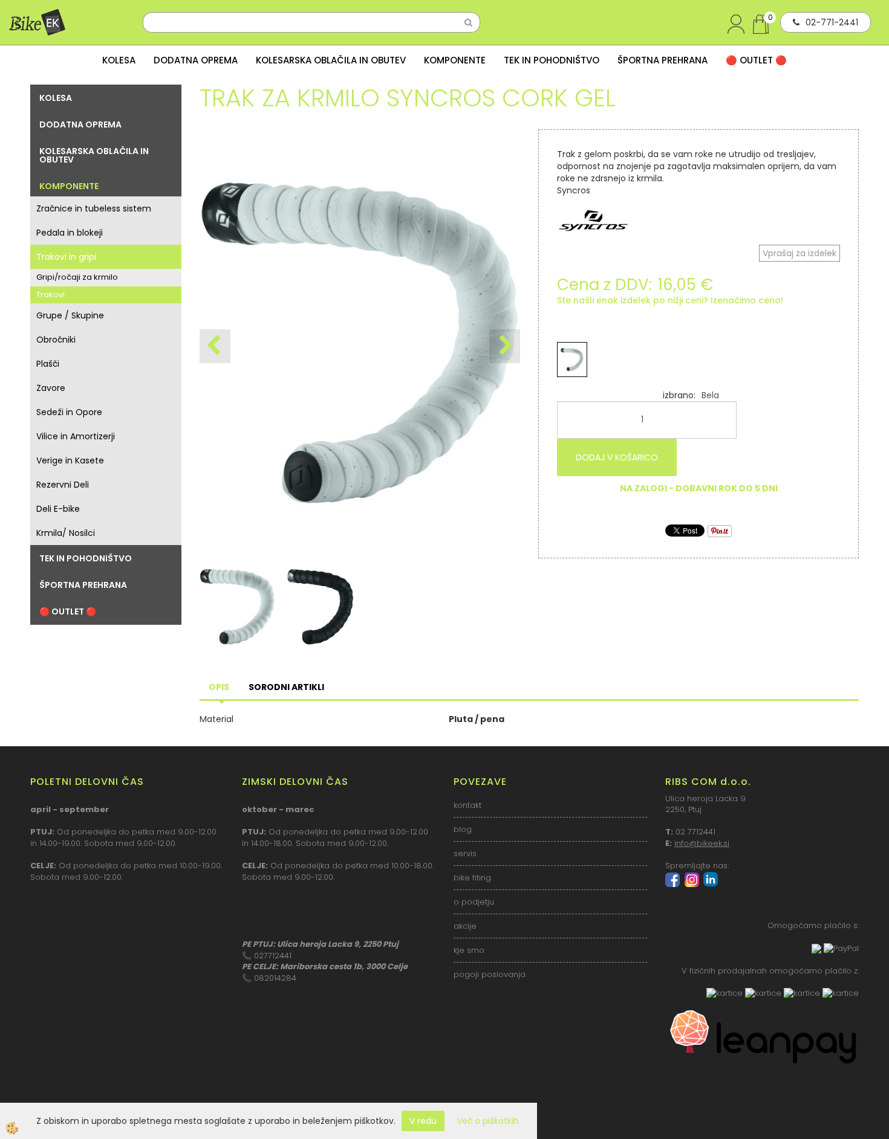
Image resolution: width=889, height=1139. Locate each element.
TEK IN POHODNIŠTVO (551, 60)
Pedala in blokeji (69, 233)
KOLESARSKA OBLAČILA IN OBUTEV (331, 60)
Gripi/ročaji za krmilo (77, 277)
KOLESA (118, 60)
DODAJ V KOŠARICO (617, 457)
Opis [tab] (219, 687)
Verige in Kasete (70, 460)
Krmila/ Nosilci (65, 533)
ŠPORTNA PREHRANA (662, 60)
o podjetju (474, 902)
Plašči (47, 364)
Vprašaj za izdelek (799, 253)
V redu (423, 1121)
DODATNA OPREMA (196, 60)
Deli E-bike (58, 509)
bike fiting (472, 877)
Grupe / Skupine (70, 315)
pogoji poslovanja (490, 974)
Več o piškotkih (488, 1121)
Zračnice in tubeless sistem (93, 208)
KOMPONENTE (455, 60)
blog (463, 829)
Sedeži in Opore (69, 412)
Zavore (50, 388)
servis (465, 853)
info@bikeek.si (701, 843)
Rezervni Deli (62, 485)
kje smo (469, 950)
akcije (465, 926)
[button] (504, 346)
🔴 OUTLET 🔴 (756, 60)
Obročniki (56, 340)
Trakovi (50, 294)
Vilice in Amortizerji (75, 436)
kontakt (467, 805)
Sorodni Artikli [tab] (286, 687)
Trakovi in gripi (66, 257)
